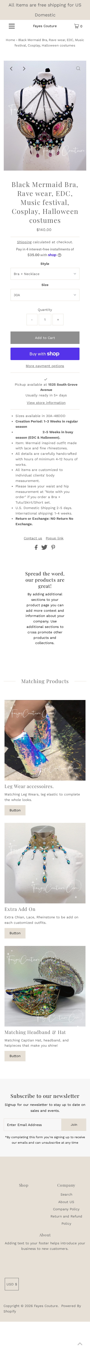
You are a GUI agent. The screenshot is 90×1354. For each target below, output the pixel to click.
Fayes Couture (45, 26)
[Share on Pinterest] (53, 549)
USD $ (11, 1284)
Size (45, 285)
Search (66, 1194)
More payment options (45, 366)
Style (44, 264)
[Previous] (11, 68)
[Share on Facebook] (37, 549)
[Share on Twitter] (45, 549)
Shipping (24, 242)
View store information (46, 403)
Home (10, 40)
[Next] (24, 68)
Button (15, 810)
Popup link (55, 538)
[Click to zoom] (78, 68)
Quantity (45, 310)
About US (66, 1202)
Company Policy (66, 1209)
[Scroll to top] (80, 1344)
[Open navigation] (12, 26)
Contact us (33, 538)
